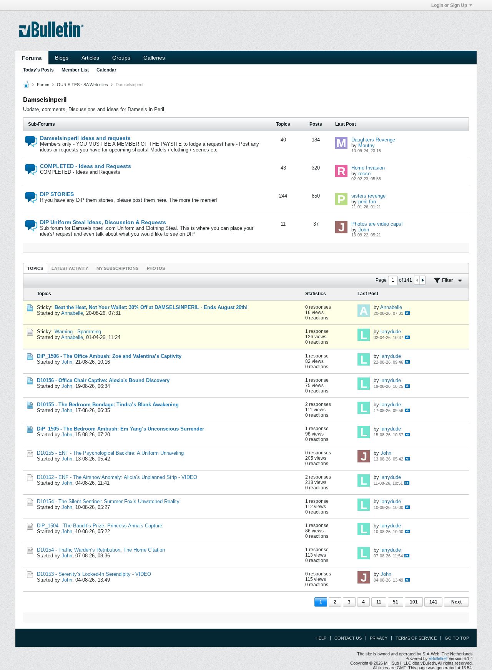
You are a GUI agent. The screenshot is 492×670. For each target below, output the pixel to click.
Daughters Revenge (373, 140)
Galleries (154, 58)
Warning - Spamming (78, 331)
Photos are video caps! (377, 224)
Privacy (378, 638)
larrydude (391, 331)
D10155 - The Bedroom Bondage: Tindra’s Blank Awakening (108, 404)
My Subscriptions (117, 268)
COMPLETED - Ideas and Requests (85, 166)
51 (395, 602)
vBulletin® (438, 658)
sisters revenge (368, 196)
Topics (35, 268)
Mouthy (366, 145)
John (363, 230)
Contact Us (348, 638)
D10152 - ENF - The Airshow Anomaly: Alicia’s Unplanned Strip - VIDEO (117, 477)
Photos (156, 268)
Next (456, 602)
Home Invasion (368, 168)
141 (433, 602)
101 (414, 602)
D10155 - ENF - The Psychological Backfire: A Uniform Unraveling (110, 453)
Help (321, 638)
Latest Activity (70, 268)
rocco (364, 173)
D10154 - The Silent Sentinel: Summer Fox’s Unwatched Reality (108, 501)
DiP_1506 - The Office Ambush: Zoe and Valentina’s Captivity (109, 356)
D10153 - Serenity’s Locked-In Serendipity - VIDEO (94, 574)
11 (378, 602)
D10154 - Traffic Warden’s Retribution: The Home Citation (101, 550)
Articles (90, 58)
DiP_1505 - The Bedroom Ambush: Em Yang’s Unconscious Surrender (120, 429)
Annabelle (72, 313)
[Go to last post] (407, 313)
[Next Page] (422, 280)
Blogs (61, 58)
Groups (121, 58)
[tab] (35, 268)
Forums (32, 58)
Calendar (106, 70)
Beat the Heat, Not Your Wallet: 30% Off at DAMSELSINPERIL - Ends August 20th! (151, 307)
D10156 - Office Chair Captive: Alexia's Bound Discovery (103, 380)
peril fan (367, 201)
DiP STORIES (57, 194)
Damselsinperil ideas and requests (85, 138)
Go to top (457, 638)
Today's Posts (38, 70)
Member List (75, 70)
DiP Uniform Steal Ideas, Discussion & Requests (103, 222)
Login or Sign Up (449, 5)
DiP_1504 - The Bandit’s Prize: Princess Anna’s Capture (99, 526)
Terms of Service (416, 638)
